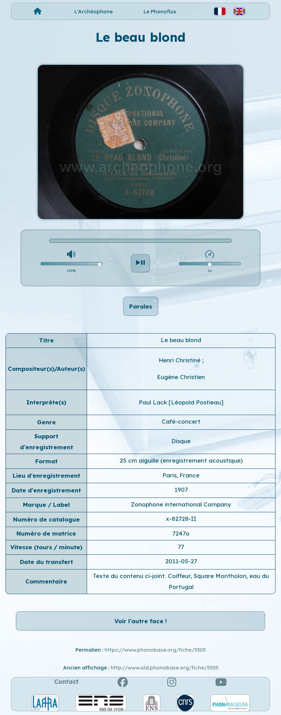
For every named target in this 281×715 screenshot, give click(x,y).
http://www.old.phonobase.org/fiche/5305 (164, 667)
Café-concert (181, 421)
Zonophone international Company (181, 504)
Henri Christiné (180, 360)
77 (181, 546)
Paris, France (180, 475)
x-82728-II (181, 518)
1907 (181, 489)
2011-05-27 (181, 561)
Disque (181, 440)
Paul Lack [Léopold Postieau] (181, 402)
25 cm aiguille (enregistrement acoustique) (181, 460)
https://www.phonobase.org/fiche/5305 (155, 650)
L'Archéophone (93, 11)
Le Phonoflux (160, 11)
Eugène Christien (181, 376)
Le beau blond (181, 339)
